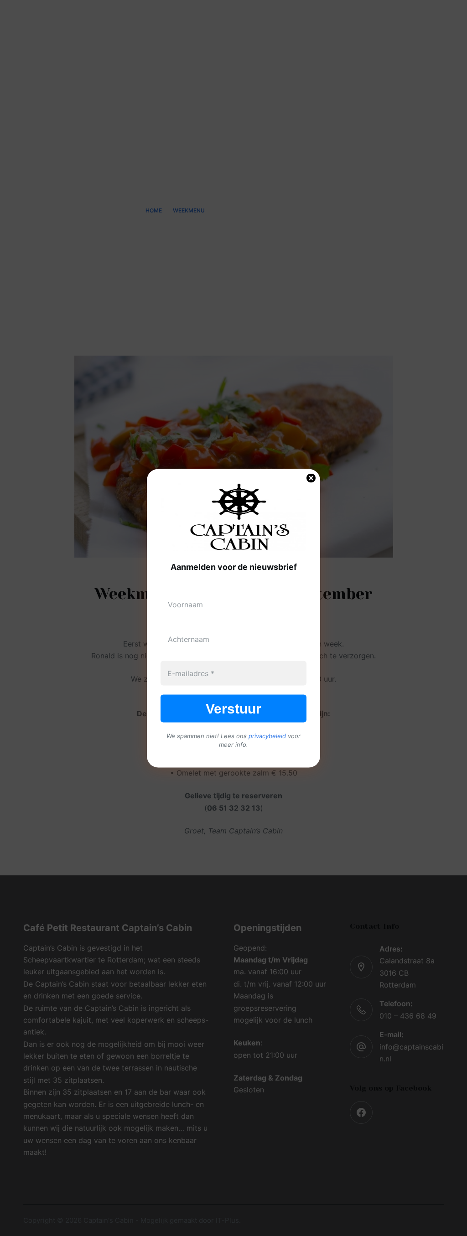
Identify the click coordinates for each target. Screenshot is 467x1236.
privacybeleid (267, 735)
